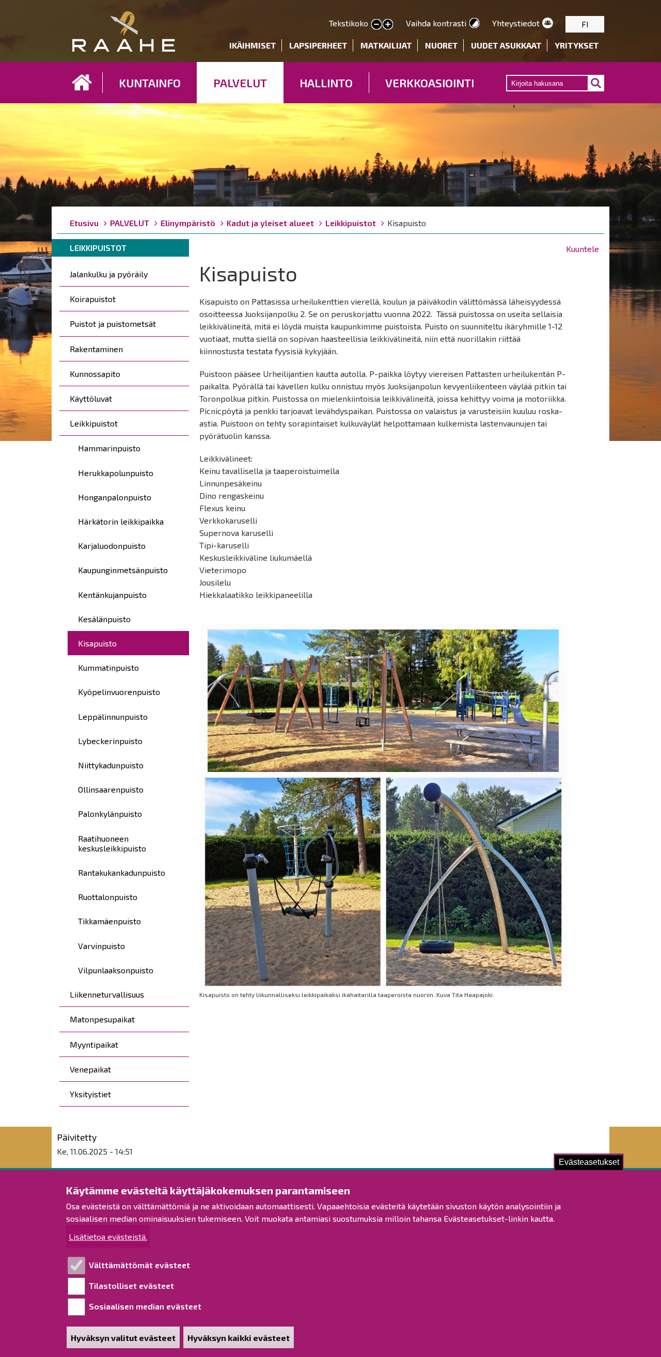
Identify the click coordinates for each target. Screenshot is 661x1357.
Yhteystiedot (516, 23)
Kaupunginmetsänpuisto (123, 570)
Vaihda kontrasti (436, 23)
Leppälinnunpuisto (113, 716)
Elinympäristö (188, 223)
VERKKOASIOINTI (429, 82)
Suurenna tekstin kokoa (388, 25)
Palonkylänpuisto (110, 813)
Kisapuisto (97, 643)
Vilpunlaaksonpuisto (115, 970)
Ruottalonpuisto (107, 897)
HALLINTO (326, 82)
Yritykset (577, 45)
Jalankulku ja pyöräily (109, 274)
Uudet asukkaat (506, 45)
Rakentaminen (96, 349)
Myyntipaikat (94, 1044)
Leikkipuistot (350, 223)
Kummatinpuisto (108, 667)
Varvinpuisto (101, 946)
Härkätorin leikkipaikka (121, 521)
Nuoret (441, 45)
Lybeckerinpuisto (110, 741)
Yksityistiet (90, 1094)
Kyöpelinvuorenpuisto (119, 692)
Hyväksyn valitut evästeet (123, 1338)
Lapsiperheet (318, 45)
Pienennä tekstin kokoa (376, 25)
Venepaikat (90, 1069)
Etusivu (82, 82)
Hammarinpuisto (109, 448)
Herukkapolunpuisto (115, 473)
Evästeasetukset (589, 1162)
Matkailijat (386, 45)
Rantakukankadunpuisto (121, 872)
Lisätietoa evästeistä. (108, 1236)
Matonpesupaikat (102, 1019)
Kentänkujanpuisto (112, 594)
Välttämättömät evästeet (139, 1265)
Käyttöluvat (91, 398)
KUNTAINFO (150, 82)
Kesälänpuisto (104, 619)
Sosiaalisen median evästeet (145, 1306)
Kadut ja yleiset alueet (270, 223)
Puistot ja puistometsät (113, 323)
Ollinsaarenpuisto (111, 789)
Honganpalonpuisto (114, 497)
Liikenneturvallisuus (107, 994)
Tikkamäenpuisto (109, 921)
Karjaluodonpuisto (112, 545)
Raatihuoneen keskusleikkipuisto (112, 843)
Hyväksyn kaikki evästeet (238, 1338)
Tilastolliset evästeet (131, 1285)
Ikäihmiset (252, 45)
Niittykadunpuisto (111, 765)
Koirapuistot (93, 299)
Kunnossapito (95, 373)
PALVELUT (240, 82)
